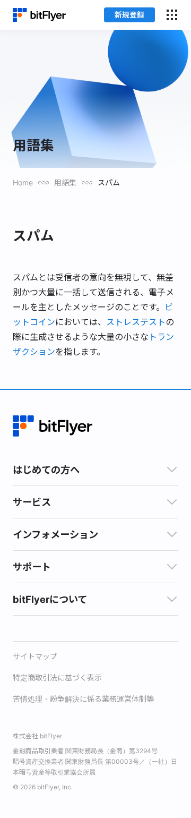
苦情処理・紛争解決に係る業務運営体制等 (83, 698)
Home (23, 182)
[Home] (39, 15)
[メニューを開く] (172, 15)
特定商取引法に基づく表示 (57, 677)
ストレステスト (136, 322)
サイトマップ (35, 656)
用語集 (65, 182)
